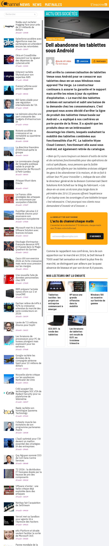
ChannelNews (15, 4)
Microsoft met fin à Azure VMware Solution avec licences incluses (29, 230)
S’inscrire (97, 5)
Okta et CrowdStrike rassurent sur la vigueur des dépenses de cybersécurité (28, 59)
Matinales (53, 5)
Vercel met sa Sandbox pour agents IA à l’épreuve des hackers (27, 519)
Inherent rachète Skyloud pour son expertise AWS (24, 75)
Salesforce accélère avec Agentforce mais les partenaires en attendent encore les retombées (29, 42)
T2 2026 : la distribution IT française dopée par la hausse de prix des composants (29, 473)
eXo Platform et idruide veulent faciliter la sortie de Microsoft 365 (28, 533)
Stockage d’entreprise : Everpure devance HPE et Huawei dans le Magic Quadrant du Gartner (28, 245)
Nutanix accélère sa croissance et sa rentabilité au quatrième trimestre (28, 134)
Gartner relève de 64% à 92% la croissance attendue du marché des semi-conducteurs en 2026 (28, 308)
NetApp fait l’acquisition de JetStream (28, 504)
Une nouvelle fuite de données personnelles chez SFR (27, 278)
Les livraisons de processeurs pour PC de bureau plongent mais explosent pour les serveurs (28, 341)
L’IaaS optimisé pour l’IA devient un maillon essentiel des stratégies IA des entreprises (28, 442)
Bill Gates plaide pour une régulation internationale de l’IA (27, 102)
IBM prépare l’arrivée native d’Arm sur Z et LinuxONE (27, 292)
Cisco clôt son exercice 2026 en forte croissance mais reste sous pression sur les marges (29, 262)
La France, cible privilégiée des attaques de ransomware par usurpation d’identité (28, 198)
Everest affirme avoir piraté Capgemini (26, 87)
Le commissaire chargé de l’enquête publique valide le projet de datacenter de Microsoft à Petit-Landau (28, 166)
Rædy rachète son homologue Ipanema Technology (26, 411)
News (37, 5)
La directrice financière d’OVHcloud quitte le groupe (27, 150)
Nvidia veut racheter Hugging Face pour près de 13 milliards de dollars (28, 26)
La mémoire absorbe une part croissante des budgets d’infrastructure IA (28, 118)
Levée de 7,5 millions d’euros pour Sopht (26, 323)
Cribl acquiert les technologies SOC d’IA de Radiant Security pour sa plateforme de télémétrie (28, 393)
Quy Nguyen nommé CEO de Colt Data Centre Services (28, 458)
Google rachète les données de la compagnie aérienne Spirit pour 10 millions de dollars (28, 360)
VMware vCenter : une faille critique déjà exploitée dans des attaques (27, 490)
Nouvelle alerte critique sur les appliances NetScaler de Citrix (28, 377)
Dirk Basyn (63, 64)
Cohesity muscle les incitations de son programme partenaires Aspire (28, 426)
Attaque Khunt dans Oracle (26, 182)
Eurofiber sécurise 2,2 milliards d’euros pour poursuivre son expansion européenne (27, 215)
